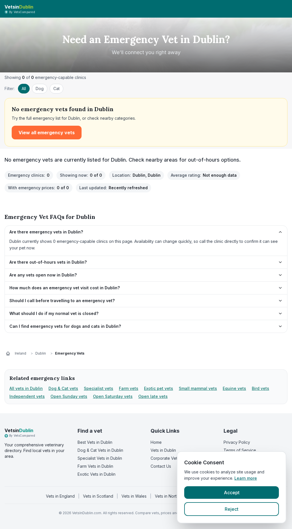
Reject (231, 509)
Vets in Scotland (98, 496)
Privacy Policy (237, 442)
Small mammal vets (198, 388)
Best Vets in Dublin (95, 442)
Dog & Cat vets (63, 388)
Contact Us (161, 466)
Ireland (20, 353)
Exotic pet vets (158, 388)
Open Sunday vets (68, 396)
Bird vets (260, 388)
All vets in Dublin (26, 388)
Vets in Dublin (163, 450)
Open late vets (153, 396)
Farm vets (128, 388)
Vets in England (60, 496)
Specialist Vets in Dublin (100, 458)
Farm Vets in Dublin (95, 466)
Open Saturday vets (113, 396)
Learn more (245, 478)
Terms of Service (240, 450)
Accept (232, 492)
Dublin (40, 353)
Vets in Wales (134, 496)
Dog (40, 88)
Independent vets (27, 396)
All (24, 88)
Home (156, 442)
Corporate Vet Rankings (173, 458)
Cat (56, 88)
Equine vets (234, 388)
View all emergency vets (47, 132)
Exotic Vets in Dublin (96, 474)
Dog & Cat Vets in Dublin (100, 450)
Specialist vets (98, 388)
